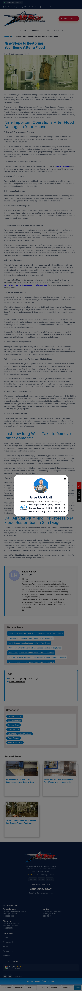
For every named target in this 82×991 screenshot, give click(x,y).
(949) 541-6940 (53, 508)
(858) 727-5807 (55, 504)
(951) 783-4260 (55, 511)
